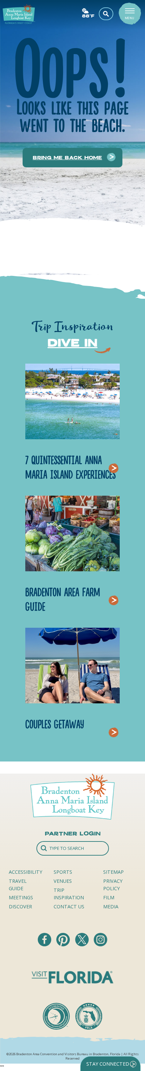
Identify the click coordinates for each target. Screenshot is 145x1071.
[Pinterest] (63, 944)
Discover (20, 906)
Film (108, 897)
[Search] (72, 848)
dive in (72, 342)
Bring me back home (67, 158)
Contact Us (69, 906)
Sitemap (113, 872)
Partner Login (72, 833)
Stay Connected (107, 1064)
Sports (63, 872)
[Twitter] (82, 944)
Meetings (21, 897)
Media (110, 906)
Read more (115, 459)
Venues (63, 881)
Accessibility (25, 872)
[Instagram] (100, 944)
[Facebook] (45, 944)
